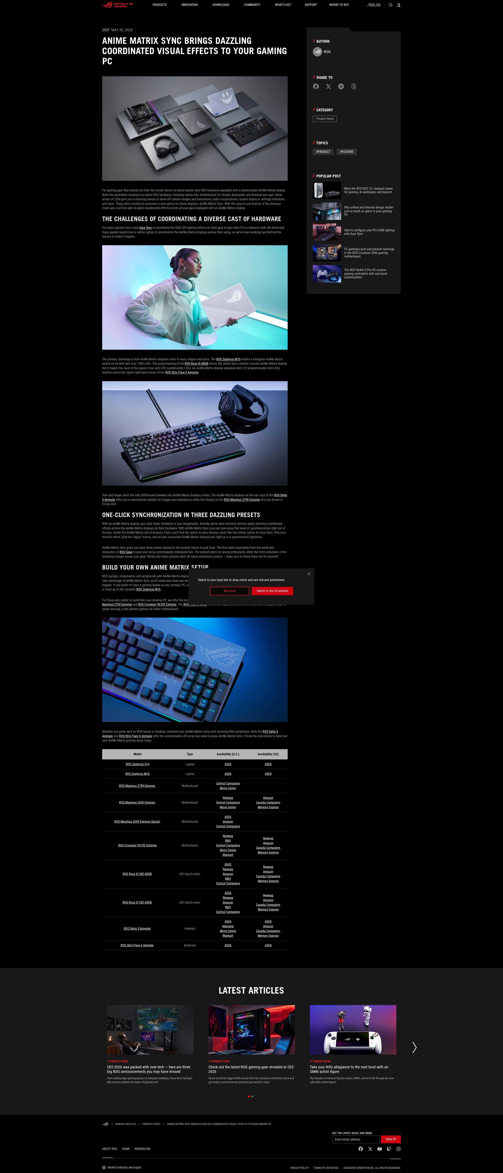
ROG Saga (126, 552)
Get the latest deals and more (352, 1133)
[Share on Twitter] (328, 86)
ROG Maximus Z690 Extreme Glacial (137, 821)
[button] (391, 1139)
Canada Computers (268, 802)
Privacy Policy (299, 1167)
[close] (309, 574)
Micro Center (228, 788)
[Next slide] (415, 1048)
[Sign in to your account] (398, 5)
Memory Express (268, 807)
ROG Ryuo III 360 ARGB (137, 874)
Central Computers (228, 783)
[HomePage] (105, 1124)
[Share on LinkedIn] (341, 86)
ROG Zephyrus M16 (228, 359)
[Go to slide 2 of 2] (252, 1096)
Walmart (228, 855)
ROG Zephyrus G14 (137, 764)
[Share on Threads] (354, 86)
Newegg (228, 798)
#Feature (346, 152)
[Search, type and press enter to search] (390, 4)
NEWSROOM (142, 1149)
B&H (228, 841)
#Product (323, 152)
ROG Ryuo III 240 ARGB (137, 902)
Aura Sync (145, 228)
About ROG (109, 1149)
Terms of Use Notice (326, 1167)
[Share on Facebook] (316, 86)
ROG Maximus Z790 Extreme (242, 500)
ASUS (228, 764)
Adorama (228, 926)
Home (126, 1149)
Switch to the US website (272, 591)
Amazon (268, 798)
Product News (325, 119)
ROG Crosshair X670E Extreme (157, 604)
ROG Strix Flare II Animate (181, 372)
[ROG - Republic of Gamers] (118, 5)
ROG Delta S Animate (137, 928)
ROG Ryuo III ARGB (196, 363)
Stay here (230, 591)
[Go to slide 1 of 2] (249, 1096)
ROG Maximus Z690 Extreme (137, 802)
